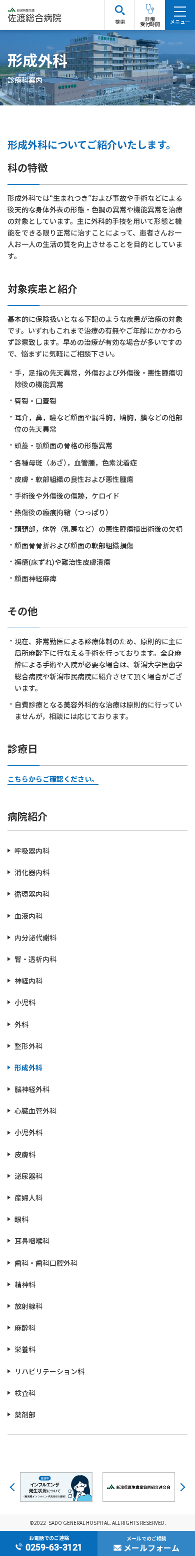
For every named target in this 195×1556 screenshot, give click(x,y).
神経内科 (28, 980)
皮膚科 (25, 1154)
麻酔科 (25, 1327)
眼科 (21, 1219)
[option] (56, 1487)
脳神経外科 (32, 1089)
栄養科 (25, 1349)
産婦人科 (28, 1197)
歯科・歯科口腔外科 (46, 1262)
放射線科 (28, 1305)
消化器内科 (32, 872)
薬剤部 (25, 1414)
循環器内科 (32, 893)
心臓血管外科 (35, 1110)
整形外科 (28, 1045)
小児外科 (28, 1132)
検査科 (25, 1392)
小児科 (25, 1002)
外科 (21, 1024)
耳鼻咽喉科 (32, 1240)
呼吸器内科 (32, 850)
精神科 (25, 1284)
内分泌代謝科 (35, 937)
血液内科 (28, 915)
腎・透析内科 (35, 959)
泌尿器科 (28, 1175)
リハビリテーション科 (49, 1371)
